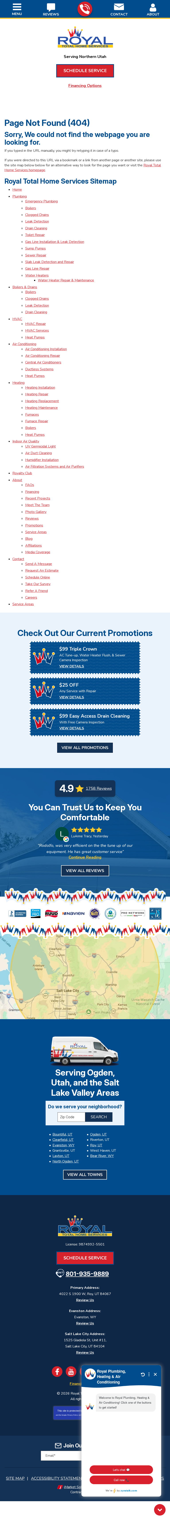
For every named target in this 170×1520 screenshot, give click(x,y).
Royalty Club (22, 473)
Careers (31, 597)
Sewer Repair (35, 255)
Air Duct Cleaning (38, 453)
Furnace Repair (36, 421)
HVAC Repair (35, 323)
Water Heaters (37, 275)
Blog (29, 538)
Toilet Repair (35, 235)
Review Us (85, 1300)
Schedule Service (85, 71)
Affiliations (33, 545)
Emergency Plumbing (41, 201)
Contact (18, 559)
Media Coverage (37, 552)
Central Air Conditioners (43, 362)
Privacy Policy (72, 1415)
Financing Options (85, 85)
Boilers (30, 208)
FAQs (29, 484)
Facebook (57, 1371)
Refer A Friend (36, 590)
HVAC (17, 319)
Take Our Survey (37, 584)
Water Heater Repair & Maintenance (66, 280)
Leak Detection (37, 221)
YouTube (71, 1371)
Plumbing (19, 196)
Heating (18, 382)
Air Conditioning (24, 344)
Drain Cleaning (36, 228)
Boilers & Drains (24, 287)
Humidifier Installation (42, 459)
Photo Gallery (35, 511)
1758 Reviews (99, 788)
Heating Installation (40, 387)
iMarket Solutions (77, 1487)
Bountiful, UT (62, 1134)
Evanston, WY (63, 1145)
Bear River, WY (102, 1155)
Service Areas (36, 532)
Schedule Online (37, 577)
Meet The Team (37, 505)
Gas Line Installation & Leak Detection (54, 241)
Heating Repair (36, 394)
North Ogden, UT (65, 1161)
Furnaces (32, 414)
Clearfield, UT (62, 1139)
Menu (17, 14)
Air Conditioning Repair (42, 355)
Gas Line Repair (37, 268)
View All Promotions (85, 747)
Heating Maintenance (41, 407)
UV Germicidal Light (40, 446)
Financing (32, 491)
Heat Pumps (35, 337)
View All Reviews (85, 870)
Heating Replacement (42, 401)
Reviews (32, 518)
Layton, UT (60, 1155)
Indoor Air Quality (25, 441)
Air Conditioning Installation (46, 349)
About (17, 480)
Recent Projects (37, 498)
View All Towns (85, 1174)
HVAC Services (37, 330)
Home (17, 189)
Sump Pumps (35, 248)
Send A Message (38, 563)
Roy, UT (96, 1145)
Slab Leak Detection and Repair (49, 261)
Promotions (34, 525)
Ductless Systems (39, 369)
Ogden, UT (98, 1134)
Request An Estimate (42, 570)
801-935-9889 (84, 9)
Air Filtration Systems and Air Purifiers (54, 466)
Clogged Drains (37, 214)
